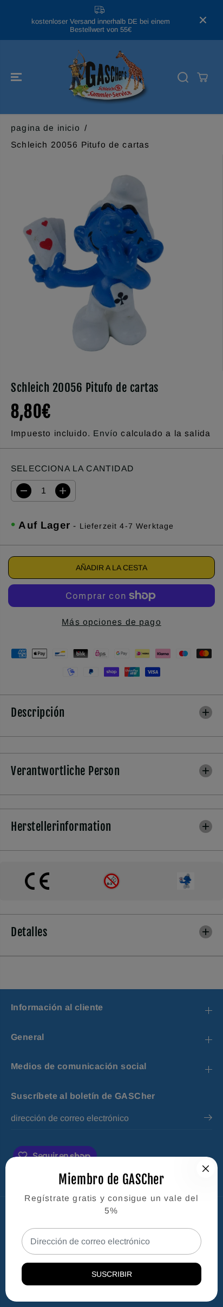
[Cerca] (206, 1169)
